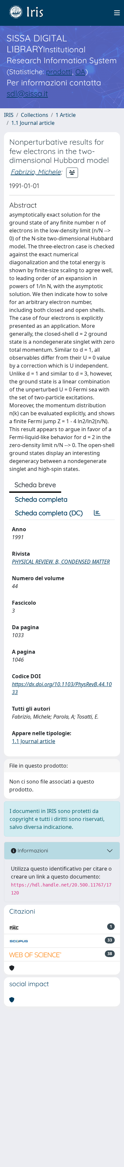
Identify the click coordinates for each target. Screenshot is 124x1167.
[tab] (97, 513)
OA (80, 71)
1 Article (66, 115)
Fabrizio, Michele (36, 172)
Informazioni (32, 850)
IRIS (9, 115)
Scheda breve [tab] (35, 485)
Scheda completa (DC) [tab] (49, 513)
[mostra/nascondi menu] (117, 13)
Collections (34, 115)
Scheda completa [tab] (41, 499)
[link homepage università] (31, 13)
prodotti (59, 71)
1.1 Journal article (33, 123)
